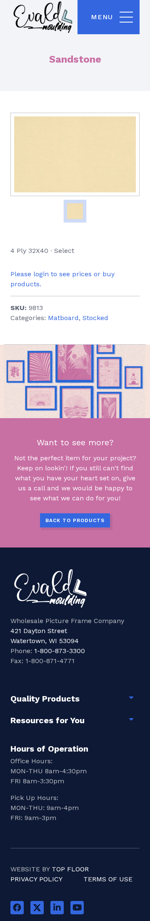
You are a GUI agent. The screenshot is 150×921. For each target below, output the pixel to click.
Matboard (63, 318)
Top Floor (70, 869)
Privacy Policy (36, 879)
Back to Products (75, 520)
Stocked (95, 318)
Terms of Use (107, 879)
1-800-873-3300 (59, 651)
